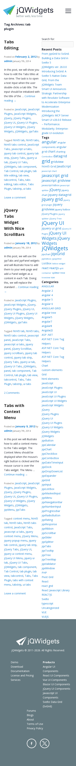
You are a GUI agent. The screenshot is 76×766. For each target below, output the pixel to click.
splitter (56, 272)
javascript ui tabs (21, 149)
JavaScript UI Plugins (54, 396)
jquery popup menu (15, 540)
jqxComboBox (50, 458)
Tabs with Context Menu (14, 411)
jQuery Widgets (24, 318)
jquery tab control (14, 153)
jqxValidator (49, 564)
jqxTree (46, 555)
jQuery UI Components (56, 688)
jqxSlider (47, 537)
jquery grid (52, 199)
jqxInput (46, 484)
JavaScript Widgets (25, 113)
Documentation (20, 671)
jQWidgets (21, 131)
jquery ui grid (51, 228)
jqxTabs (33, 131)
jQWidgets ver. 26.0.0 (54, 67)
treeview (46, 277)
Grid (44, 374)
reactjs (54, 268)
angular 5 (47, 299)
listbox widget (58, 263)
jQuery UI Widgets (15, 127)
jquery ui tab (27, 362)
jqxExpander (49, 475)
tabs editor (19, 184)
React (45, 581)
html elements (50, 379)
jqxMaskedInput (51, 493)
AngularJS (47, 330)
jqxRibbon (47, 528)
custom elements (52, 370)
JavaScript (21, 109)
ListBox (46, 263)
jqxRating (47, 519)
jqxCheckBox (49, 453)
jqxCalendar (49, 445)
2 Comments (12, 392)
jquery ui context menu (18, 553)
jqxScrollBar (49, 533)
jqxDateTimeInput (52, 462)
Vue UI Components (55, 680)
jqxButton (47, 440)
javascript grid (55, 175)
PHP (44, 572)
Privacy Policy (35, 728)
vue (53, 277)
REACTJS (47, 594)
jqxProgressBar (51, 511)
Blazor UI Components (56, 684)
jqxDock (46, 467)
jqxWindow (48, 568)
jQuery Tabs (18, 158)
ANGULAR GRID (51, 308)
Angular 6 (47, 304)
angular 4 (47, 295)
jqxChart (47, 449)
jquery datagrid (59, 195)
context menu (21, 518)
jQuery (8, 118)
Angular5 (47, 317)
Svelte (45, 599)
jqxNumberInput (51, 506)
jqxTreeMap (49, 559)
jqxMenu (9, 509)
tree (63, 272)
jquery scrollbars (14, 353)
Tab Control (11, 171)
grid (46, 161)
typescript (47, 603)
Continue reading (16, 474)
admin (8, 61)
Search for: (48, 39)
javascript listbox (50, 185)
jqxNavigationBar (52, 502)
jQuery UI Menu (13, 558)
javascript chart (49, 171)
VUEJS (45, 616)
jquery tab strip (23, 357)
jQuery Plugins (22, 118)
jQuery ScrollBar (21, 348)
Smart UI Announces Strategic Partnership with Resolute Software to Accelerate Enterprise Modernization (56, 97)
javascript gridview (56, 180)
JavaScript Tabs (21, 340)
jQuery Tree (55, 218)
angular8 (47, 326)
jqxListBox (48, 489)
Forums (31, 710)
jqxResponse (49, 524)
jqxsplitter (57, 259)
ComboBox (47, 156)
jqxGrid (58, 253)
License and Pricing (22, 675)
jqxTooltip (48, 550)
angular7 (47, 321)
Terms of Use (35, 724)
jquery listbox (62, 209)
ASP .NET (47, 334)
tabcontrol (10, 180)
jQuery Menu (30, 536)
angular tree (49, 312)
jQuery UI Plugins (27, 122)
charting (60, 151)
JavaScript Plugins (25, 300)
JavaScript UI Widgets (54, 401)
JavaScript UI (49, 392)
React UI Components (56, 675)
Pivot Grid (47, 577)
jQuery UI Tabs (18, 162)
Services (15, 680)
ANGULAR (48, 286)
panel (7, 370)
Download (17, 666)
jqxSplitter (47, 542)
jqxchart (46, 254)
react (45, 268)
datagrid (60, 156)
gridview (57, 162)
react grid (47, 586)
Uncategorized (50, 608)
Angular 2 (47, 290)
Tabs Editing (11, 44)
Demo (14, 662)
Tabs (21, 180)
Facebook (31, 743)
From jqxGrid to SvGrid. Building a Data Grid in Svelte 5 (55, 58)
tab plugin (25, 171)
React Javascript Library (56, 590)
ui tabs (27, 188)
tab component (27, 166)
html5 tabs (32, 140)
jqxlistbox (46, 258)
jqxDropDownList (52, 471)
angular (49, 141)
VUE (44, 612)
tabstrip (17, 188)
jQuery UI (9, 122)
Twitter (44, 743)
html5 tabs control (15, 144)
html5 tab (19, 140)
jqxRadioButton (51, 515)
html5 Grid (49, 166)
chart (51, 151)
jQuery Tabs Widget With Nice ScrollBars (14, 222)
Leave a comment (15, 197)
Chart (45, 365)
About (30, 719)
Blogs (30, 715)
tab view (24, 175)
